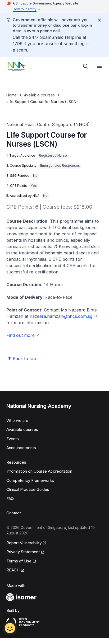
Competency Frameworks (30, 480)
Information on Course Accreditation (39, 471)
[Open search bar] (85, 66)
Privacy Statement (23, 551)
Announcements (21, 447)
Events (12, 438)
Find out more (20, 335)
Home (11, 95)
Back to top (24, 358)
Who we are (17, 420)
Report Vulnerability (24, 542)
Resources (16, 462)
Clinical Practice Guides (27, 489)
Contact (13, 512)
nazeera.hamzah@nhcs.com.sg (61, 316)
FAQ (10, 498)
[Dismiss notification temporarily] (99, 20)
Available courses (39, 95)
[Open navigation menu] (99, 66)
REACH (13, 569)
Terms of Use (18, 561)
